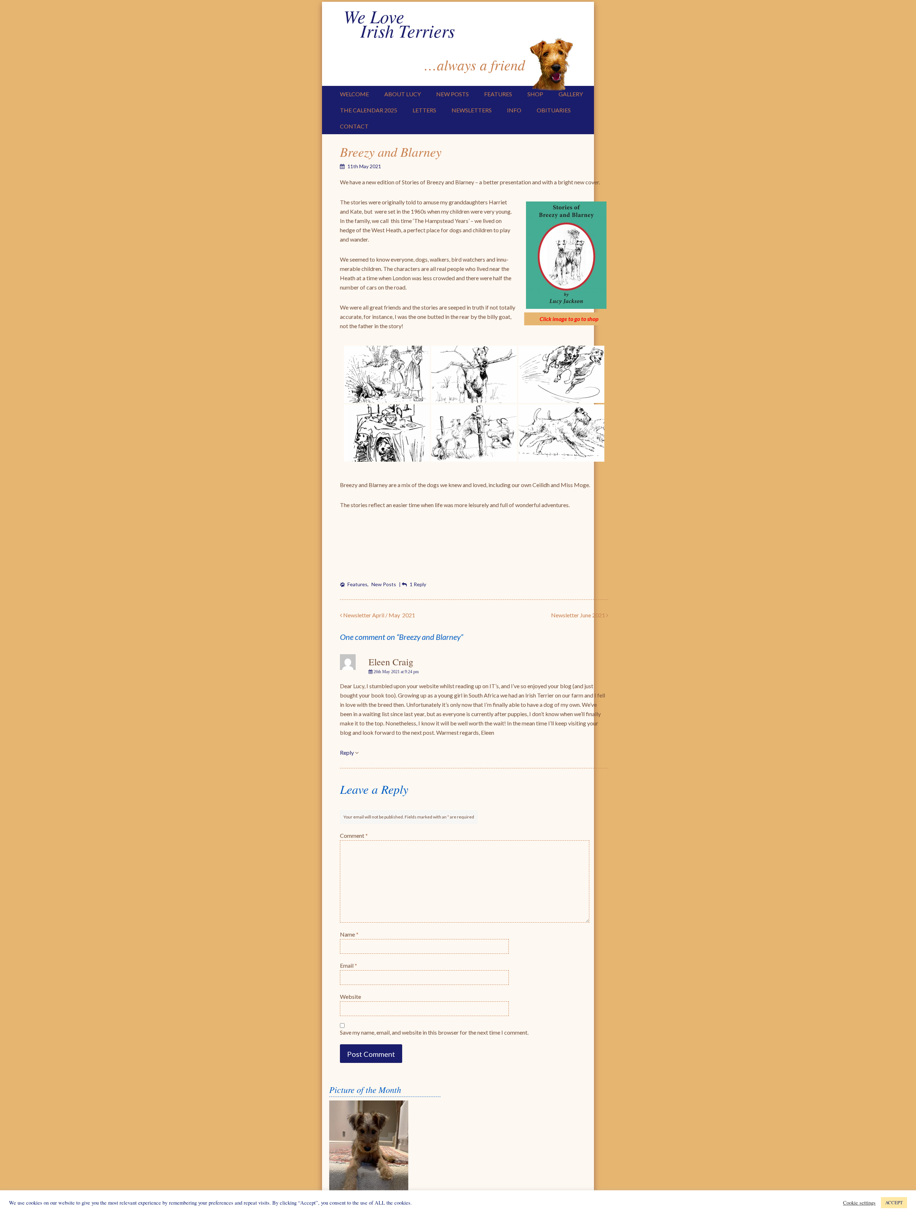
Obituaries (554, 110)
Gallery (571, 94)
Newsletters (472, 110)
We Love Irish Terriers (399, 23)
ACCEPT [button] (894, 1202)
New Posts (452, 94)
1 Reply (418, 584)
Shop (535, 94)
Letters (424, 110)
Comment (354, 835)
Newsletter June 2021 (578, 615)
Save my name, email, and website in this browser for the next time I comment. (434, 1032)
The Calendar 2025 (368, 110)
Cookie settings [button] (859, 1203)
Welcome (354, 94)
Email (348, 965)
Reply (347, 752)
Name (349, 934)
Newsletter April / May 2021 (378, 615)
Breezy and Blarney (391, 151)
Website (350, 996)
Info (514, 110)
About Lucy (402, 94)
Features (498, 94)
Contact (354, 126)
